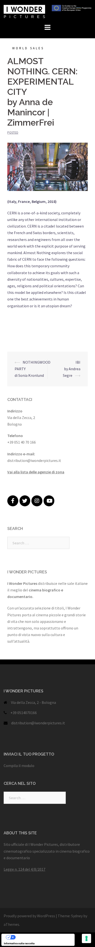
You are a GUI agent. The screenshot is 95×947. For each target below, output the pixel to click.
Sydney (77, 915)
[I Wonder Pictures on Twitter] (24, 500)
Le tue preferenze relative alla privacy (43, 937)
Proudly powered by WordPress (29, 915)
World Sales (28, 48)
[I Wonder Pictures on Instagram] (36, 500)
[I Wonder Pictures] (47, 11)
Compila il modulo (19, 765)
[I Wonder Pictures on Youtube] (49, 500)
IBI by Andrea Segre (71, 369)
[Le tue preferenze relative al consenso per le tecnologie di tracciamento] (86, 938)
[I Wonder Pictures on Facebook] (12, 500)
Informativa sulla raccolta (19, 943)
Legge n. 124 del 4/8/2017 (24, 869)
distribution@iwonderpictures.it (38, 722)
